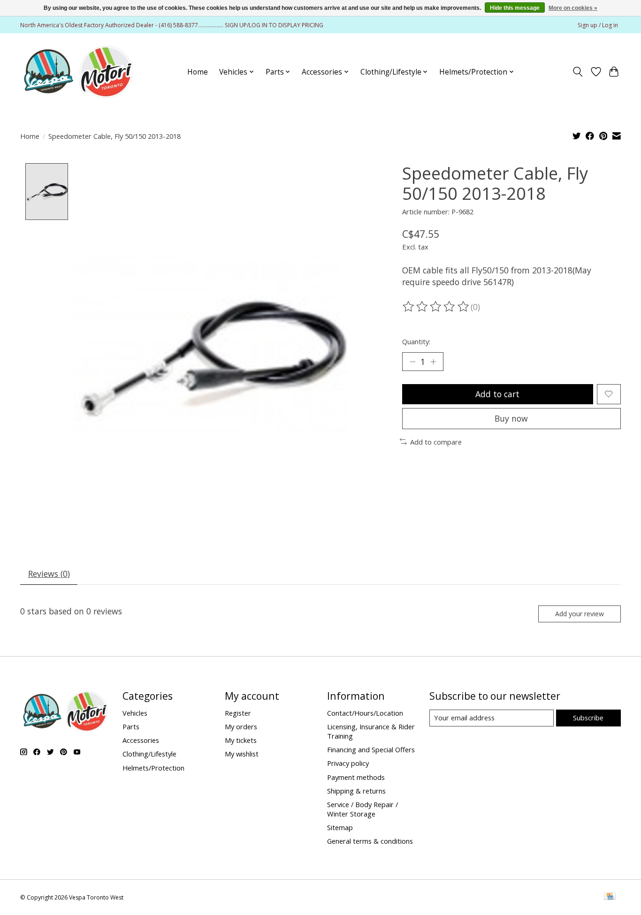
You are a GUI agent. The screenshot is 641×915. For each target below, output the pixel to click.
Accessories (140, 740)
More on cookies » (573, 8)
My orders (241, 726)
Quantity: (416, 341)
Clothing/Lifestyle (149, 753)
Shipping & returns (356, 790)
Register (238, 713)
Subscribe (588, 717)
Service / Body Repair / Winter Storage (362, 809)
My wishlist (242, 753)
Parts (130, 726)
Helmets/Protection (153, 767)
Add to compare (436, 441)
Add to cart (497, 394)
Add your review (579, 613)
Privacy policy (348, 763)
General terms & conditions (370, 841)
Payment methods (356, 777)
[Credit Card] (610, 897)
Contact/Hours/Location (365, 713)
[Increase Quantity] (433, 361)
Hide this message (515, 8)
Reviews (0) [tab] (49, 573)
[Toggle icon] (578, 71)
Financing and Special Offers (371, 749)
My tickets (241, 740)
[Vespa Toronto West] (77, 72)
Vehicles (134, 713)
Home (197, 72)
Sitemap (340, 827)
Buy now (511, 418)
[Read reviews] (436, 307)
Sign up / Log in (598, 25)
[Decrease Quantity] (412, 361)
